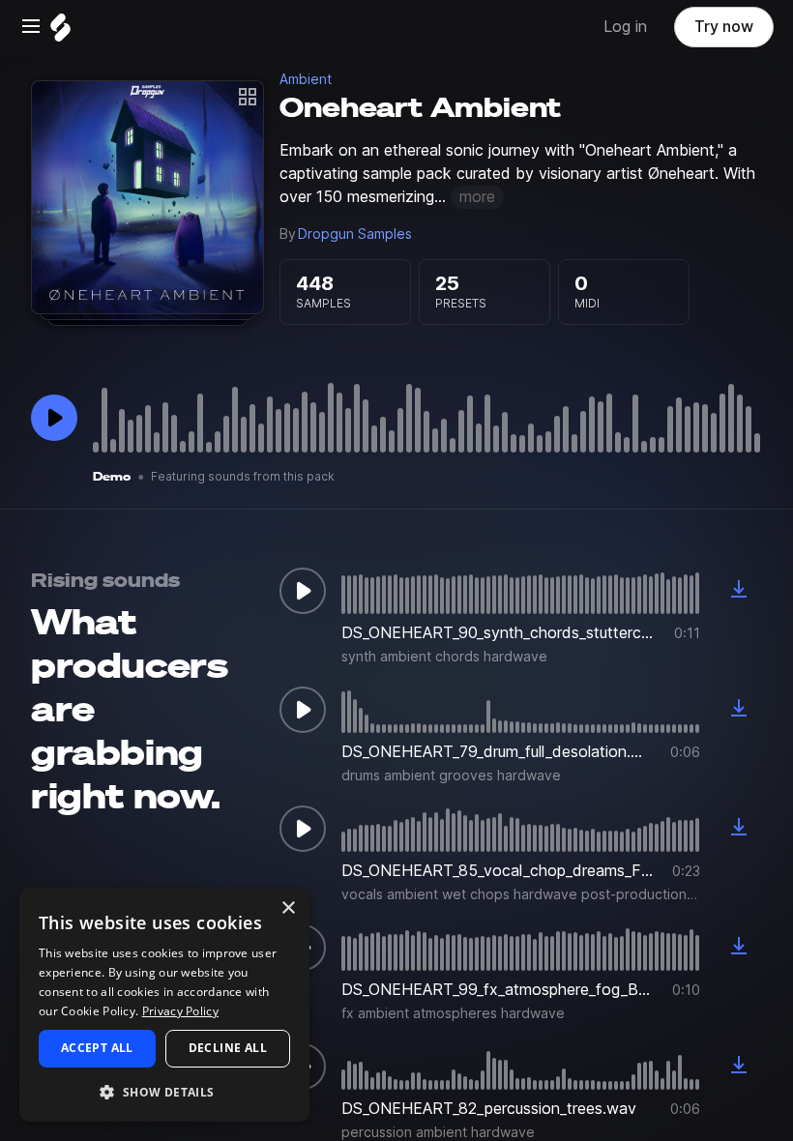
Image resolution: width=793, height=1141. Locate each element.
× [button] (287, 908)
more (477, 197)
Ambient (305, 79)
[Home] (60, 32)
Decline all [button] (228, 1047)
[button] (164, 1091)
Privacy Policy (180, 1011)
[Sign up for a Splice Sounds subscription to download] (739, 591)
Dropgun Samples (355, 234)
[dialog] (164, 1005)
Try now (723, 26)
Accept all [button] (97, 1047)
